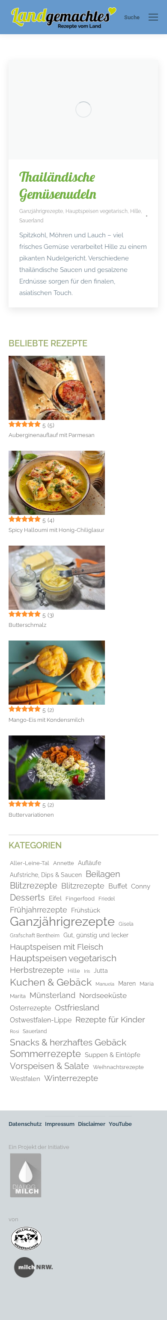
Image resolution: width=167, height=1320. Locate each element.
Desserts (27, 897)
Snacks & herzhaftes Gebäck (68, 1042)
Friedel (106, 899)
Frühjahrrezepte (38, 909)
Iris (87, 971)
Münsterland (52, 995)
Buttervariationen (31, 815)
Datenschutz (25, 1124)
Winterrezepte (71, 1078)
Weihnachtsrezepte (118, 1067)
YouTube (120, 1124)
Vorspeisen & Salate (49, 1066)
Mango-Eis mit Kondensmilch (46, 720)
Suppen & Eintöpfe (112, 1054)
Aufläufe (89, 862)
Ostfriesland (77, 1007)
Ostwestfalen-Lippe (41, 1020)
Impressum (60, 1124)
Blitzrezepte (33, 886)
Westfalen (25, 1079)
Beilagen (103, 874)
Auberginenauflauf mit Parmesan (52, 435)
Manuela (104, 984)
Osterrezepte (30, 1008)
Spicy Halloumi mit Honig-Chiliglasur (56, 530)
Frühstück (85, 910)
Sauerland (31, 221)
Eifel (55, 898)
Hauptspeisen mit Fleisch (56, 946)
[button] (15, 1304)
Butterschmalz (27, 625)
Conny (140, 886)
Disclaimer (91, 1124)
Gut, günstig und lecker (95, 935)
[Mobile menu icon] (153, 17)
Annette (63, 863)
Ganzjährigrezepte (41, 211)
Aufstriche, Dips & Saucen (46, 874)
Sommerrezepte (45, 1054)
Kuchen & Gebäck (51, 982)
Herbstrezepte (37, 969)
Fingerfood (80, 898)
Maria (147, 983)
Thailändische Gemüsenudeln (57, 185)
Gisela (126, 924)
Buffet (117, 886)
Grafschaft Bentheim (35, 936)
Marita (18, 996)
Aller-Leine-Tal (29, 863)
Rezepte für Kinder (110, 1019)
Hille (135, 211)
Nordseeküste (103, 995)
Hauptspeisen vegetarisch (97, 211)
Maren (127, 983)
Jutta (101, 970)
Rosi (14, 1031)
